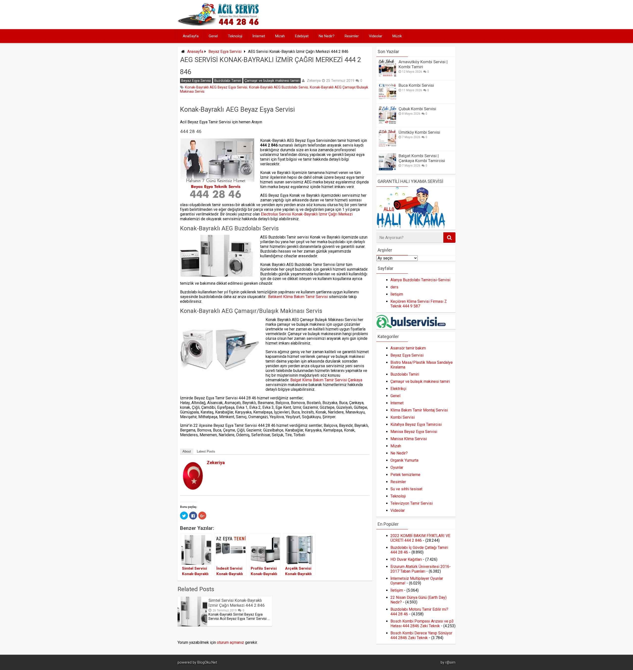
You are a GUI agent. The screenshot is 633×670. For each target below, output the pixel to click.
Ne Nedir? (327, 36)
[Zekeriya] (193, 488)
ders (394, 287)
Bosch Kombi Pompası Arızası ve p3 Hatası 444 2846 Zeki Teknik (422, 623)
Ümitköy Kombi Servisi (419, 132)
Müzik (397, 36)
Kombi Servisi (402, 417)
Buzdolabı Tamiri (227, 81)
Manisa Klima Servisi (408, 438)
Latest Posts (206, 451)
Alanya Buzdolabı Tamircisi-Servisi (420, 280)
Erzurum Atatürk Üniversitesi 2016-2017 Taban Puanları (420, 569)
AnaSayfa (191, 36)
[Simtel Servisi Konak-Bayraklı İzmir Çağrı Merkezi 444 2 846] (192, 625)
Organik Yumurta (404, 460)
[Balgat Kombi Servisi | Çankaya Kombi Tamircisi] (387, 169)
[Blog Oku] (219, 24)
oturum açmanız (230, 642)
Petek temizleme (405, 474)
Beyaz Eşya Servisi (225, 51)
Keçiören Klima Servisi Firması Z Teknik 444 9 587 (418, 303)
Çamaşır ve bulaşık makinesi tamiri (272, 81)
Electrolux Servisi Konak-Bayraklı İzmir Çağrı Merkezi (306, 214)
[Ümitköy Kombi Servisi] (387, 145)
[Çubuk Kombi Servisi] (387, 122)
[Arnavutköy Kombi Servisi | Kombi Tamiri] (387, 75)
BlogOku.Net (207, 662)
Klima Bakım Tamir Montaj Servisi (419, 410)
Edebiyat (302, 36)
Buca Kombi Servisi (416, 85)
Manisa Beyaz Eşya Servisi (413, 431)
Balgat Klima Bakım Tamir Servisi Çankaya (326, 380)
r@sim (450, 662)
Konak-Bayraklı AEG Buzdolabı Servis (278, 87)
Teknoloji (235, 36)
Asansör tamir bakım (408, 348)
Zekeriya (314, 80)
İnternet (258, 36)
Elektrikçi (398, 388)
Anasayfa (195, 51)
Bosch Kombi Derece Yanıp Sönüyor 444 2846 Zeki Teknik (421, 635)
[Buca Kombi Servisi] (387, 98)
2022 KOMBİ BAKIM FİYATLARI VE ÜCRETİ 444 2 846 (420, 538)
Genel (213, 36)
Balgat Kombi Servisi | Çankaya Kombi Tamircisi (422, 158)
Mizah (280, 36)
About (186, 451)
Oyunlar (396, 467)
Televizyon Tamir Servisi (411, 503)
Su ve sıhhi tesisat (406, 489)
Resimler (352, 36)
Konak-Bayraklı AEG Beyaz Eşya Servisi (216, 87)
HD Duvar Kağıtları (406, 559)
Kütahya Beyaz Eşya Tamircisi (416, 424)
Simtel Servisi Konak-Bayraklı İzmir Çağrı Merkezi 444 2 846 (236, 603)
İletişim (396, 294)
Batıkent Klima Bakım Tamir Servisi (298, 296)
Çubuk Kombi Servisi (417, 108)
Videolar (375, 36)
